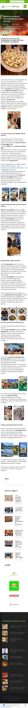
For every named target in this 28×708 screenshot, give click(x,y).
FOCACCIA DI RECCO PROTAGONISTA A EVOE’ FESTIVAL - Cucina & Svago (12, 27)
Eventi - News (15, 24)
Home (6, 24)
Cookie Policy (17, 698)
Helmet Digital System (14, 700)
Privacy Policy (9, 698)
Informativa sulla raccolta (6, 706)
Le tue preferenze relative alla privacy (12, 704)
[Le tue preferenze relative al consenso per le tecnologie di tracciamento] (25, 705)
